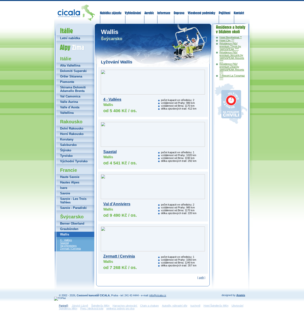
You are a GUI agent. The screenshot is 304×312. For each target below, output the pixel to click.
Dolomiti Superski (73, 71)
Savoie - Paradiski (73, 208)
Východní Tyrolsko (74, 161)
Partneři (63, 305)
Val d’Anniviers (68, 245)
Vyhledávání (133, 10)
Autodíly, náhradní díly (174, 305)
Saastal (64, 242)
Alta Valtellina (70, 65)
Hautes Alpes (69, 182)
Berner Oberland (72, 223)
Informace (163, 10)
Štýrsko (65, 150)
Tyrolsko (66, 156)
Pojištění (224, 10)
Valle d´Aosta (69, 107)
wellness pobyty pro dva (120, 308)
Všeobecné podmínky (201, 10)
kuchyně (195, 305)
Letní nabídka (70, 38)
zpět (201, 277)
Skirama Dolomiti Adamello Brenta (73, 89)
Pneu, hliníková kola (91, 308)
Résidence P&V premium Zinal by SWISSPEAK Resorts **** (231, 68)
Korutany (66, 139)
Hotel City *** (226, 40)
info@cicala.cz (157, 295)
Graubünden (69, 229)
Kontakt (239, 10)
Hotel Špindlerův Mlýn (216, 305)
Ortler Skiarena (71, 76)
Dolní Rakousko (71, 128)
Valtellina (67, 113)
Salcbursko (68, 145)
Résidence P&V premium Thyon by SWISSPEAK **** (230, 46)
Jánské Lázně (80, 305)
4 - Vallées (66, 240)
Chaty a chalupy (149, 305)
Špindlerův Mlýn (100, 305)
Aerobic (149, 10)
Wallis (64, 234)
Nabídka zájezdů (111, 10)
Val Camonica (70, 96)
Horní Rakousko (72, 134)
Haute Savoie (69, 177)
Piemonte (67, 82)
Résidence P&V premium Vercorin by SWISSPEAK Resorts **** (231, 56)
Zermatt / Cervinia (70, 248)
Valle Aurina (69, 102)
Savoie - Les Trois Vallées (73, 200)
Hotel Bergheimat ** (230, 37)
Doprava (179, 10)
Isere (63, 188)
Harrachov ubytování (125, 305)
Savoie (65, 193)
